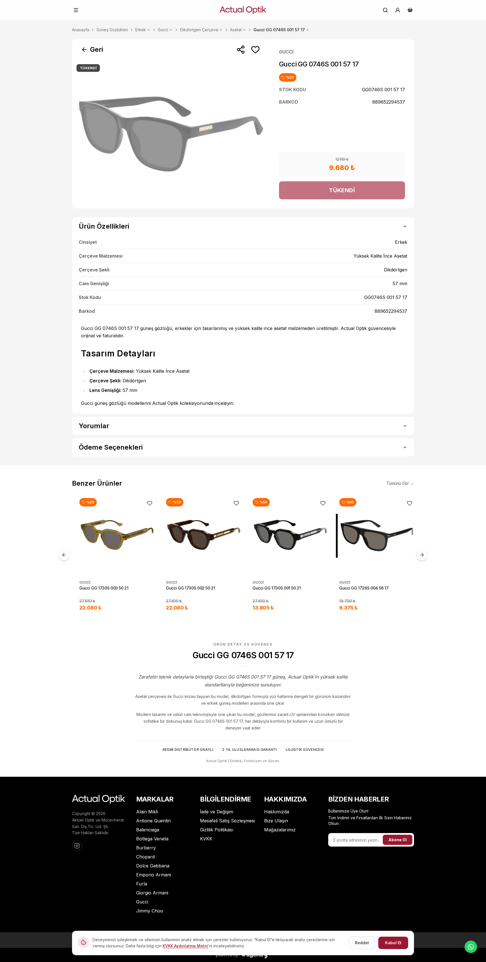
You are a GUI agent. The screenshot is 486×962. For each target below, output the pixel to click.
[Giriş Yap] (398, 10)
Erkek (140, 29)
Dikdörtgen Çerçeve (199, 29)
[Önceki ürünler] (64, 555)
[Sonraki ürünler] (422, 555)
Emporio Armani (153, 875)
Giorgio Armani (152, 893)
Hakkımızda (276, 811)
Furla (141, 884)
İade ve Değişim (216, 811)
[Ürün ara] (385, 10)
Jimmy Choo (149, 911)
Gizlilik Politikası (216, 829)
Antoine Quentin (153, 820)
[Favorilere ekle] (255, 49)
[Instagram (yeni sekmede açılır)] (77, 846)
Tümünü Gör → (400, 483)
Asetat (236, 29)
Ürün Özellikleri (104, 226)
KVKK (206, 839)
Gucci (163, 29)
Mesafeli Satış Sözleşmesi (227, 820)
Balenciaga (147, 829)
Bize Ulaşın (276, 820)
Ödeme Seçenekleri (111, 447)
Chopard (145, 857)
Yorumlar (94, 426)
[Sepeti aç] (410, 10)
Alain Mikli (147, 811)
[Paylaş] (240, 49)
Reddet (362, 942)
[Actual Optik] (243, 10)
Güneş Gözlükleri (112, 29)
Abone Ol (397, 839)
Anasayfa (80, 29)
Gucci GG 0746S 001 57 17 (279, 29)
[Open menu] (76, 10)
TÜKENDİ (342, 190)
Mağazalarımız (280, 829)
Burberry (146, 848)
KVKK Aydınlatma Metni (185, 945)
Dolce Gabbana (152, 866)
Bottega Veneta (152, 839)
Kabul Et (393, 942)
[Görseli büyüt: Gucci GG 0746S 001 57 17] (171, 134)
